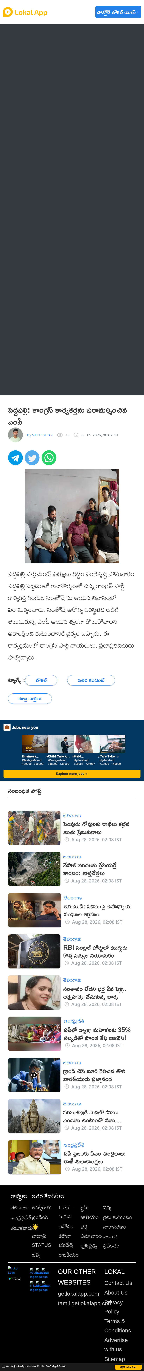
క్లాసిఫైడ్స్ (89, 1245)
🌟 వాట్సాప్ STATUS (41, 1236)
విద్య (107, 1207)
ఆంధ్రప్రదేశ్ (29, 32)
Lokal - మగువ (66, 1211)
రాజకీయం (69, 1255)
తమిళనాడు (22, 1228)
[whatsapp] (50, 459)
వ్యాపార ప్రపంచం (111, 1241)
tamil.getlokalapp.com (85, 1303)
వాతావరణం (114, 1227)
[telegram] (16, 459)
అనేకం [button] (25, 386)
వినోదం (66, 1226)
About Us (115, 1292)
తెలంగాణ (28, 47)
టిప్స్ (36, 1255)
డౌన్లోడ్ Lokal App (128, 1367)
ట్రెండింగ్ (40, 1217)
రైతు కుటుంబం (117, 1217)
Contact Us (118, 1283)
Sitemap (114, 1359)
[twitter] (33, 459)
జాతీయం (90, 1217)
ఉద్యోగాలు (42, 1207)
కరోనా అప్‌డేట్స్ (66, 1240)
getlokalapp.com (78, 1293)
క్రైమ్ (85, 1207)
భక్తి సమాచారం (91, 1231)
